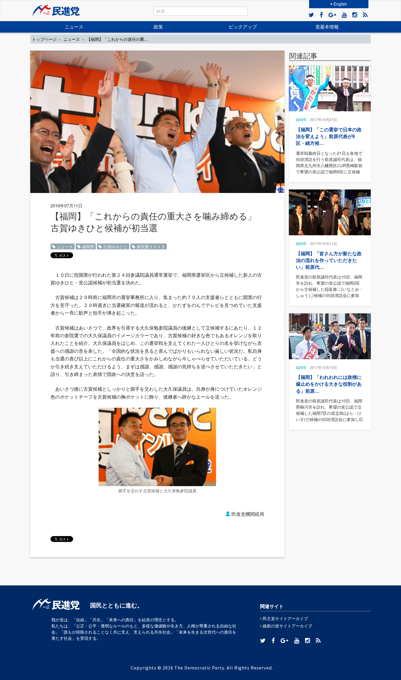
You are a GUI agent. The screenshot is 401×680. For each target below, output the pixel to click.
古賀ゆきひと (115, 246)
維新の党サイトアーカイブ (287, 626)
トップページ (44, 39)
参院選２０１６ (150, 246)
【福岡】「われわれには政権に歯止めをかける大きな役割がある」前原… (329, 384)
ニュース (74, 26)
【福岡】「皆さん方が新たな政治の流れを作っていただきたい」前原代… (329, 260)
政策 (158, 26)
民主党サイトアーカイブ (285, 618)
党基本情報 (327, 26)
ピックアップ (243, 26)
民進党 (56, 10)
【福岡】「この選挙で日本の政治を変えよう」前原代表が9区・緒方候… (329, 136)
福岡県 (87, 246)
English (339, 4)
